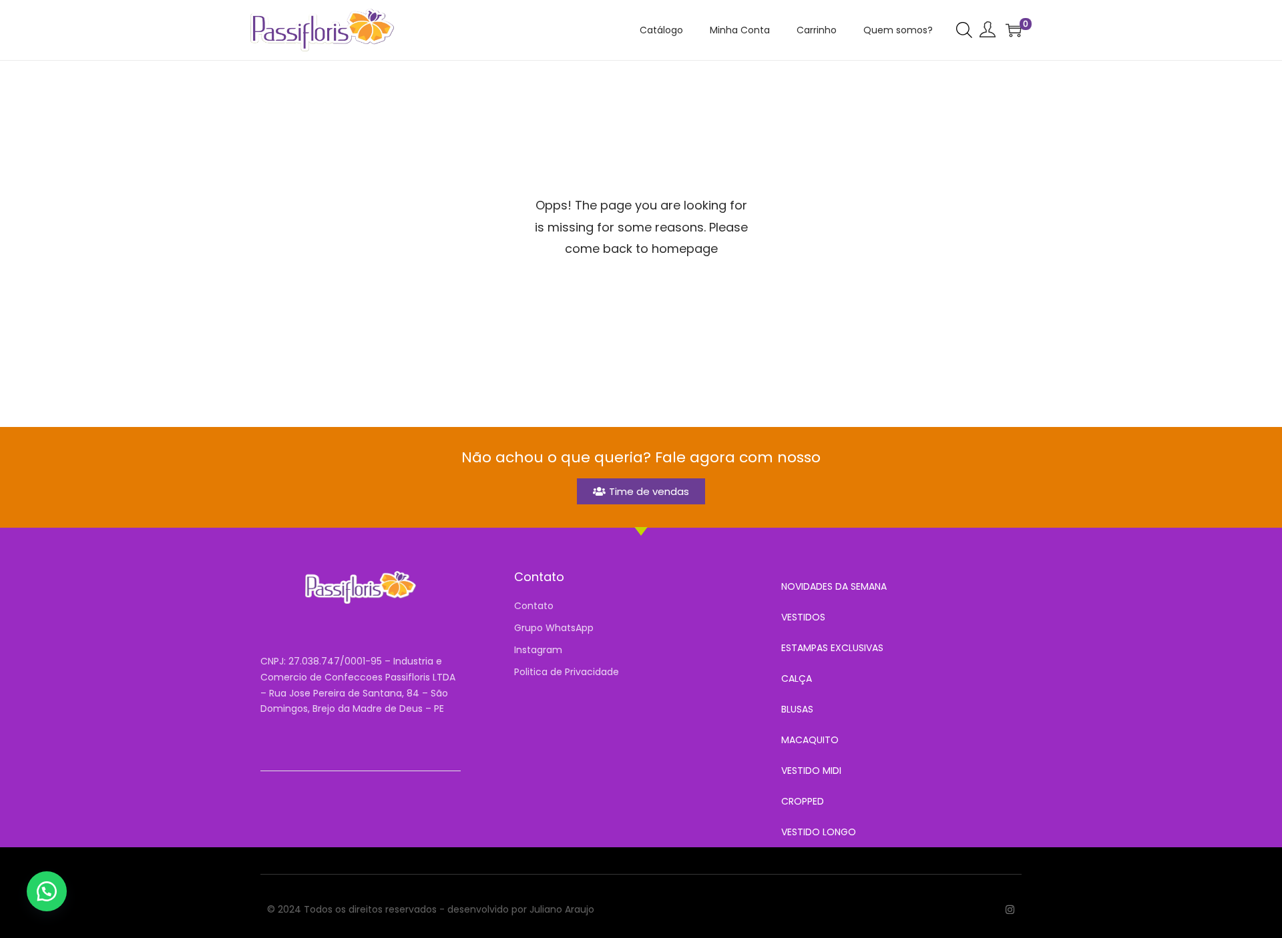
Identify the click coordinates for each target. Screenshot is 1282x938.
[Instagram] (1010, 910)
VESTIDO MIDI (811, 770)
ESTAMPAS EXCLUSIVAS (832, 647)
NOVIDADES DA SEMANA (834, 586)
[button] (47, 891)
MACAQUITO (810, 740)
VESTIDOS (803, 617)
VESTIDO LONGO (818, 832)
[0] (1014, 30)
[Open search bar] (964, 29)
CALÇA (796, 678)
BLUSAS (797, 709)
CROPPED (802, 801)
